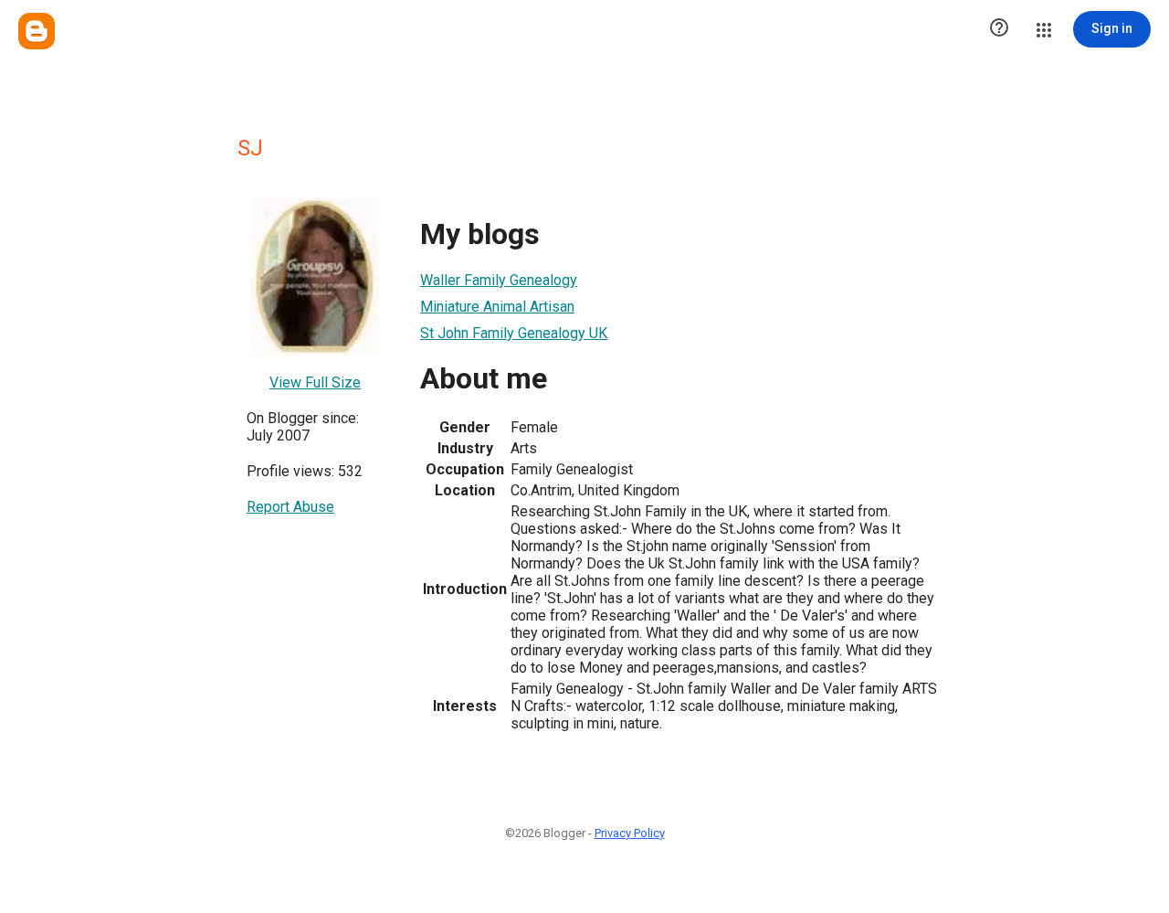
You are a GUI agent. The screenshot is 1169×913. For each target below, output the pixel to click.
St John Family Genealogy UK (513, 333)
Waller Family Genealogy (498, 280)
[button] (999, 29)
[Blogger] (36, 31)
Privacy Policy (630, 833)
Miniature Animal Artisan (497, 306)
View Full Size (315, 382)
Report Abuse (290, 506)
